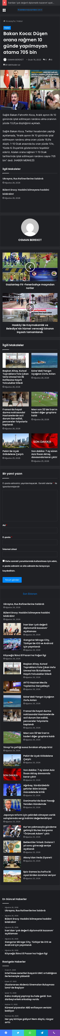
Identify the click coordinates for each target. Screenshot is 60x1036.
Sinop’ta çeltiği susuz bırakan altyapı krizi (27, 747)
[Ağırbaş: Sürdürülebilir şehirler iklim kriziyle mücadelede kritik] (12, 790)
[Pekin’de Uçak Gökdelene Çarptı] (16, 440)
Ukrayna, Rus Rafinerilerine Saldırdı (23, 178)
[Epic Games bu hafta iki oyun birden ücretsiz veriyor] (12, 876)
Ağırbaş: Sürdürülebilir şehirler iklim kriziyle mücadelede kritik (36, 789)
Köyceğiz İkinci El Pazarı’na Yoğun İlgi (24, 655)
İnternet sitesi (10, 549)
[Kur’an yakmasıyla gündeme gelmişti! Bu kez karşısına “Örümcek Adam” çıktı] (12, 831)
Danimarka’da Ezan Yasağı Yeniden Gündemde (39, 802)
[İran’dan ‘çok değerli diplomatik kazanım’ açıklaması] (12, 629)
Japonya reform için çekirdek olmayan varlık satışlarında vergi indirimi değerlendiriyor (29, 816)
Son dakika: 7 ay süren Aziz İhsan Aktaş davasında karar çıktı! (44, 454)
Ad (5, 525)
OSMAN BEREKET (16, 59)
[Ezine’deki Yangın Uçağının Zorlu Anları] (44, 360)
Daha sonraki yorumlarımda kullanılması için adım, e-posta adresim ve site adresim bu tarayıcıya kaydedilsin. (30, 566)
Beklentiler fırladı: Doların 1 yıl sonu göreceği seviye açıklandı (38, 846)
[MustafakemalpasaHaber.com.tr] (30, 9)
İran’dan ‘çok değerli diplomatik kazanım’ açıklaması (33, 2)
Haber (20, 21)
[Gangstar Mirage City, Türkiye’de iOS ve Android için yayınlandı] (12, 644)
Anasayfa (10, 21)
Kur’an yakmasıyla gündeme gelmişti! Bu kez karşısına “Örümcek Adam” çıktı (39, 830)
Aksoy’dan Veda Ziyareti (37, 857)
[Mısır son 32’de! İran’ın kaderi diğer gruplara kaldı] (44, 399)
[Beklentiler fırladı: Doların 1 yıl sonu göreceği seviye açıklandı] (12, 847)
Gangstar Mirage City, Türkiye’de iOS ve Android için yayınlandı (38, 643)
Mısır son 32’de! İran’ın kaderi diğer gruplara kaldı (44, 412)
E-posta (7, 537)
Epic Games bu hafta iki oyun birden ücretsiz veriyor (39, 873)
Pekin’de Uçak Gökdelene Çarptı (13, 453)
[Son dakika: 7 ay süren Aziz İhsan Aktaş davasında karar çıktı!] (44, 440)
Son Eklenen (30, 593)
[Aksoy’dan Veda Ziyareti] (12, 862)
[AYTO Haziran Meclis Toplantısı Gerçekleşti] (12, 687)
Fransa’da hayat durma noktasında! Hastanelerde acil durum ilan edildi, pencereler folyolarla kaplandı (15, 417)
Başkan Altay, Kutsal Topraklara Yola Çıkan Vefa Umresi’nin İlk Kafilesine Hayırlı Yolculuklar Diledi (16, 377)
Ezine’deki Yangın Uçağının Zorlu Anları (43, 372)
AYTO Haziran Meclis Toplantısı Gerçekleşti (36, 684)
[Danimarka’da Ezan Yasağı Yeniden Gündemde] (12, 805)
